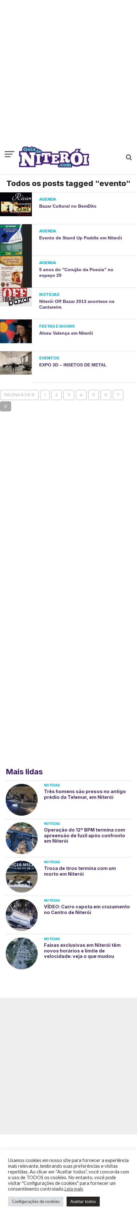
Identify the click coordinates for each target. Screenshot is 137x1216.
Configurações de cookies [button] (36, 1201)
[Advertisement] (68, 76)
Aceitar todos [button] (83, 1201)
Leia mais (73, 1189)
